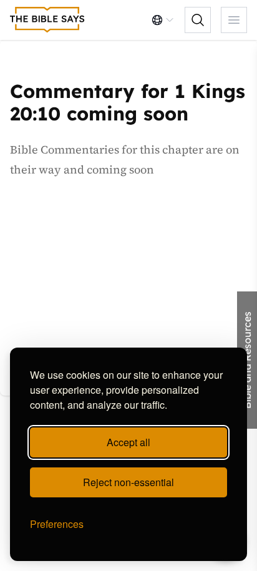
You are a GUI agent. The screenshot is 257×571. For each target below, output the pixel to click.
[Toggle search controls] (198, 20)
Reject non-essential (128, 482)
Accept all (128, 442)
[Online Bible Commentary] (47, 20)
